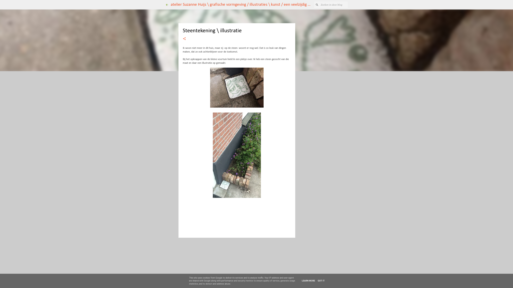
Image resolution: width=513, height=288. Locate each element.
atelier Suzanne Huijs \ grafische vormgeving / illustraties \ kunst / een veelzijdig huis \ (244, 5)
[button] (184, 39)
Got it (321, 280)
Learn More (308, 280)
